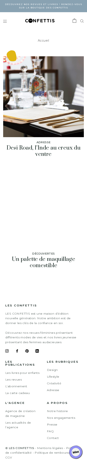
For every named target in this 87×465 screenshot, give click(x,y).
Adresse (53, 390)
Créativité (54, 383)
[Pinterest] (27, 351)
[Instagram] (7, 351)
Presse (52, 424)
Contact (53, 438)
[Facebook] (17, 351)
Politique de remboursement (56, 452)
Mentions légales (50, 448)
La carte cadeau (17, 393)
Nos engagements (61, 417)
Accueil (43, 40)
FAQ (50, 431)
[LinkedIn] (37, 351)
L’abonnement (16, 386)
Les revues (13, 379)
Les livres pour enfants (22, 372)
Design (52, 370)
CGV (8, 457)
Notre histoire (57, 411)
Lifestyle (53, 376)
